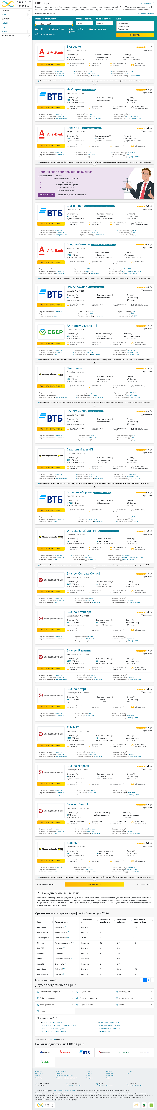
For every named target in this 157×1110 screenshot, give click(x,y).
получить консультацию (51, 65)
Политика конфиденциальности (67, 1078)
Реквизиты (39, 1073)
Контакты (38, 1078)
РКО (3, 27)
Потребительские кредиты (50, 992)
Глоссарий (110, 1075)
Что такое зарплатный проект (54, 1032)
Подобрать (135, 35)
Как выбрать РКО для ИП (52, 1022)
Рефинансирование (47, 998)
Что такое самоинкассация (109, 1029)
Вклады (5, 15)
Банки (4, 31)
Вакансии (59, 1073)
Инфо (108, 1078)
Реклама (38, 1075)
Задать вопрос (46, 195)
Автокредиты (124, 992)
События (89, 1073)
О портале (38, 1071)
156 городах (51, 1039)
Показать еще (94, 884)
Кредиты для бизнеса (88, 998)
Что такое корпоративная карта (111, 1022)
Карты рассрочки (47, 1005)
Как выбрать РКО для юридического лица (59, 1026)
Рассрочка (89, 1078)
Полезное (109, 1073)
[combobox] (84, 23)
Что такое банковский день (53, 1029)
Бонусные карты (86, 1005)
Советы (109, 1071)
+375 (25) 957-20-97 (136, 1085)
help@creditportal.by (106, 1085)
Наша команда (61, 1071)
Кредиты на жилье (86, 992)
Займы (5, 23)
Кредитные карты (126, 998)
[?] (77, 55)
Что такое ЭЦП (105, 1032)
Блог (128, 1073)
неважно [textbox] (80, 23)
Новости (89, 1071)
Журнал (129, 1071)
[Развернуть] (28, 10)
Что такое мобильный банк (109, 1026)
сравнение (147, 50)
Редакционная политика (64, 1075)
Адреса (88, 1075)
